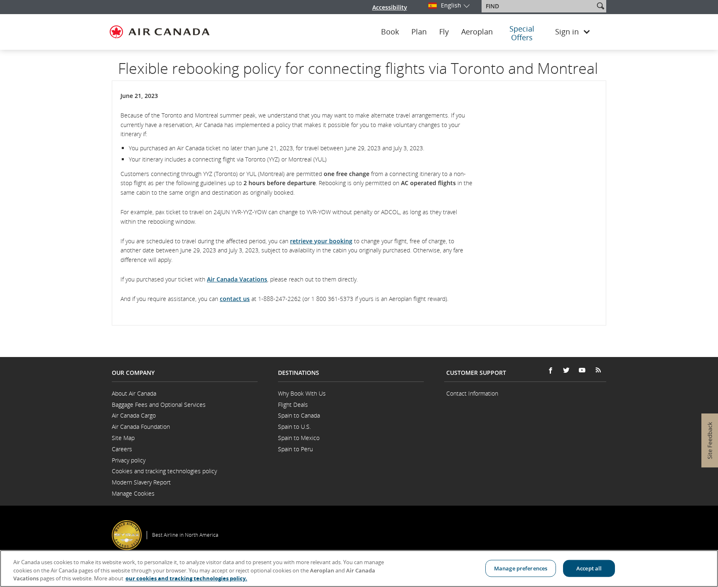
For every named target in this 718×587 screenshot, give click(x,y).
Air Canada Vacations (237, 279)
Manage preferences (520, 568)
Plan (419, 32)
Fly (444, 32)
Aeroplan (477, 32)
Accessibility (389, 7)
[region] (359, 568)
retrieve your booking (321, 241)
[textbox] (539, 6)
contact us (235, 299)
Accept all (589, 568)
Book (390, 32)
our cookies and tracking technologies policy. (186, 578)
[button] (600, 6)
